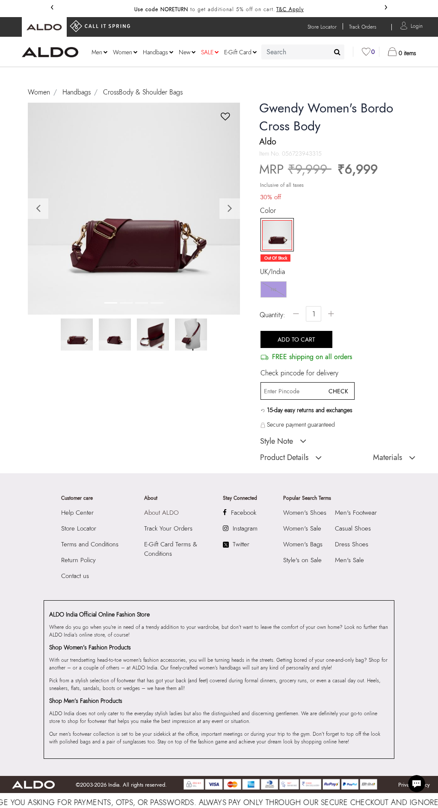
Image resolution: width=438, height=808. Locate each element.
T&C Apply (290, 9)
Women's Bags (303, 544)
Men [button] (97, 52)
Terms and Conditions (89, 544)
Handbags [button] (155, 52)
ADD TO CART (296, 339)
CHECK (338, 391)
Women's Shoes (304, 512)
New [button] (184, 52)
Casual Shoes (353, 528)
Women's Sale (302, 528)
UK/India (272, 272)
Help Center (77, 512)
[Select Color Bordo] (274, 235)
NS (273, 289)
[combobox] (302, 51)
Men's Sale (349, 560)
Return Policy (78, 560)
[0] (366, 51)
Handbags (76, 92)
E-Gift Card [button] (238, 52)
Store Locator (78, 528)
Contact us (75, 576)
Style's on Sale (302, 560)
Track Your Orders (168, 528)
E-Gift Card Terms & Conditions (170, 549)
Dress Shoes (351, 544)
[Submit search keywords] (337, 51)
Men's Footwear (356, 512)
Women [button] (122, 52)
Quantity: (272, 315)
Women (39, 92)
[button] (417, 25)
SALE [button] (207, 52)
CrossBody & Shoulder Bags (143, 92)
